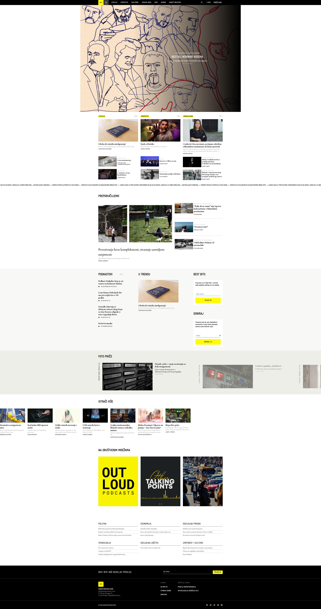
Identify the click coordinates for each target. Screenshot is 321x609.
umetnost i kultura (207, 157)
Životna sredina (207, 204)
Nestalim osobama (194, 53)
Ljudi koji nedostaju (181, 53)
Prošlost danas (99, 376)
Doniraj (207, 342)
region (203, 224)
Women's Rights (121, 158)
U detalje (197, 224)
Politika (162, 159)
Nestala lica (99, 366)
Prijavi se (208, 300)
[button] (100, 2)
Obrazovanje (121, 171)
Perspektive (197, 204)
